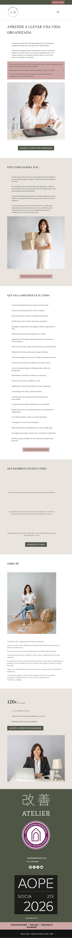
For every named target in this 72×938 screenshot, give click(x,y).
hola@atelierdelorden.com (36, 858)
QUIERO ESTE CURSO (36, 544)
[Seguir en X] (37, 867)
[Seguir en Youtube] (41, 867)
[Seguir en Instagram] (30, 867)
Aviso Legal (34, 925)
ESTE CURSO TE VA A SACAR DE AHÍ (36, 276)
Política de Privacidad (19, 925)
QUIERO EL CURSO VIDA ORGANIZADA (36, 148)
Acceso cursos (58, 2)
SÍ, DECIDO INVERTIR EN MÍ (36, 449)
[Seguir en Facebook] (34, 867)
